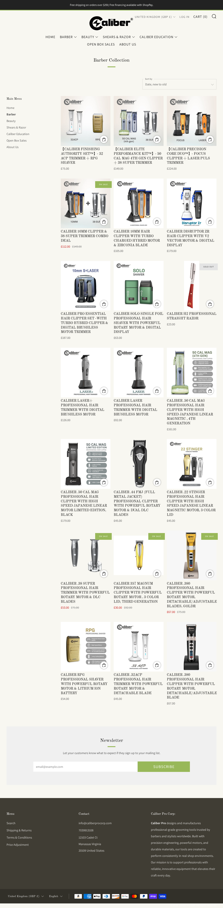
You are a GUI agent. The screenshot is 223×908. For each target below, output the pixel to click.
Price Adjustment (18, 845)
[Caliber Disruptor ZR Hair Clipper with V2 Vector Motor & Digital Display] (192, 203)
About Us (127, 44)
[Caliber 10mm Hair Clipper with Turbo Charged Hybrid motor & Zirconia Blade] (139, 203)
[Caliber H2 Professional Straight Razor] (192, 286)
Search (11, 823)
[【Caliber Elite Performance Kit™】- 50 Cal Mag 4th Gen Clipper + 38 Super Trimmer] (139, 121)
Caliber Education (156, 37)
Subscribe (163, 766)
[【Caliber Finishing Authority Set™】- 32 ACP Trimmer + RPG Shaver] (86, 121)
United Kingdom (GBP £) (153, 17)
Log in (184, 17)
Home (50, 37)
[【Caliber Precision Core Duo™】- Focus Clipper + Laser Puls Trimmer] (192, 121)
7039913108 (86, 830)
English (53, 896)
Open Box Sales (101, 44)
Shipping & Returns (19, 830)
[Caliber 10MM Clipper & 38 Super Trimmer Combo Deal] (86, 203)
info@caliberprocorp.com (95, 823)
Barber (66, 37)
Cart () (200, 16)
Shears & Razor (117, 37)
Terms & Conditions (19, 837)
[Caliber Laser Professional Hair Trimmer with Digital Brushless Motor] (139, 373)
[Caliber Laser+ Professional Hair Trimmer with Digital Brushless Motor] (86, 373)
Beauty (87, 37)
